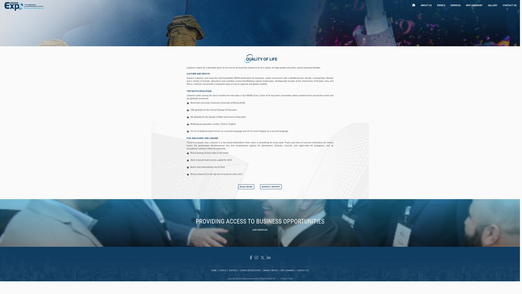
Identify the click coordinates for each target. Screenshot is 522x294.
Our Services (260, 230)
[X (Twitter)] (262, 257)
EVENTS (222, 270)
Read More (246, 187)
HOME (214, 270)
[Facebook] (251, 257)
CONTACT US (303, 270)
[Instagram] (257, 257)
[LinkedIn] (268, 257)
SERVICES (233, 270)
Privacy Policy (287, 279)
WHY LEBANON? (288, 270)
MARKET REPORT (271, 270)
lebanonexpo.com (250, 279)
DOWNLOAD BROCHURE (250, 270)
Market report (271, 187)
